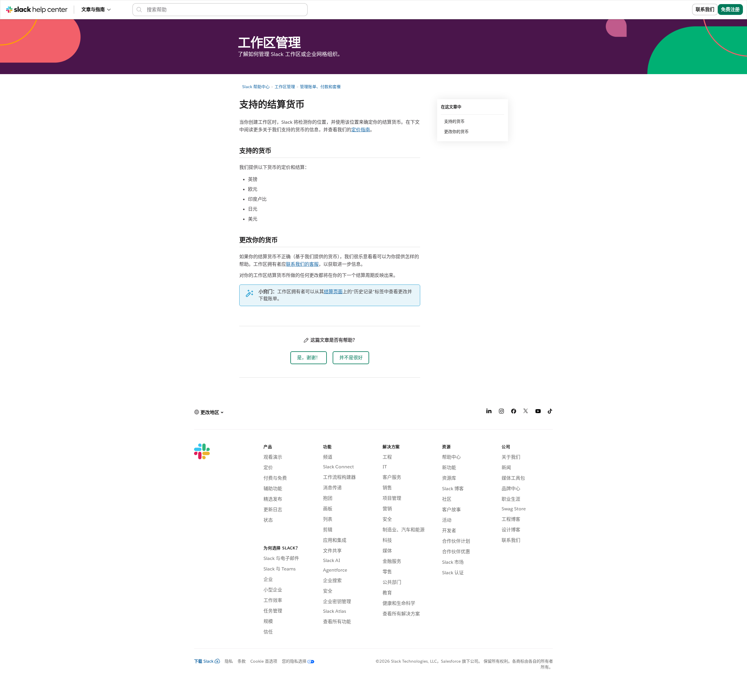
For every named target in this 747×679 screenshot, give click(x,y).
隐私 (229, 661)
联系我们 (705, 9)
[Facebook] (513, 412)
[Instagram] (501, 412)
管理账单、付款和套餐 (320, 86)
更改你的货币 (456, 131)
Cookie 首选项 (263, 661)
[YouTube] (538, 412)
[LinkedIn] (489, 412)
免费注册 (730, 9)
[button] (308, 357)
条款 (242, 661)
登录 (680, 9)
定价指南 (360, 130)
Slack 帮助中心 (256, 86)
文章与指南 (93, 9)
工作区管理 (285, 86)
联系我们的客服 (302, 264)
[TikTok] (550, 412)
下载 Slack (204, 661)
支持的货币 (454, 121)
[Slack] (202, 540)
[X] (525, 412)
